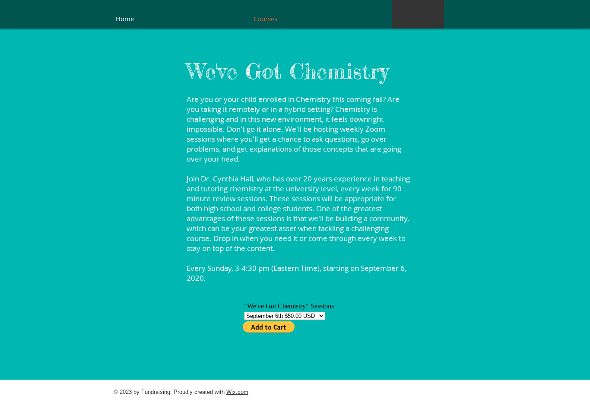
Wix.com (237, 392)
